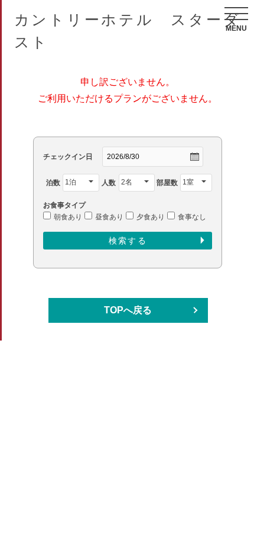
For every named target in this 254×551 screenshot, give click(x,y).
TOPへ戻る (128, 310)
